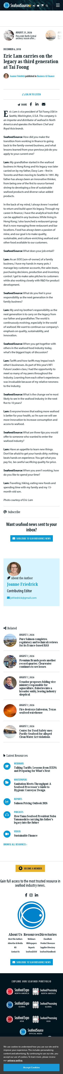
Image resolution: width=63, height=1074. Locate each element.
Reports (31, 947)
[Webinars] (9, 766)
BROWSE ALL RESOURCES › (15, 844)
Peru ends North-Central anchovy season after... (26, 37)
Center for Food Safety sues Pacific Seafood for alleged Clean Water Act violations (35, 734)
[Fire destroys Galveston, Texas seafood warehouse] (10, 710)
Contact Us (15, 951)
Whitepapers (31, 943)
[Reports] (9, 801)
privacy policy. (15, 1060)
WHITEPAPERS (20, 779)
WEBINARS (19, 763)
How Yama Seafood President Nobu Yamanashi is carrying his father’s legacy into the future (35, 819)
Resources (31, 934)
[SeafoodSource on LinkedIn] (36, 895)
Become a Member (33, 868)
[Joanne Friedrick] (7, 76)
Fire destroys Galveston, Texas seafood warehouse (37, 711)
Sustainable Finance (25, 836)
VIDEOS (17, 831)
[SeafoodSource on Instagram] (31, 895)
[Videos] (9, 834)
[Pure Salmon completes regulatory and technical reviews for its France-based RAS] (10, 640)
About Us (15, 934)
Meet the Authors (15, 938)
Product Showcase (47, 943)
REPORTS (18, 799)
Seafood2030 (31, 951)
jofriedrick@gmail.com (23, 597)
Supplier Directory (47, 947)
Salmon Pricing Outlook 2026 (30, 803)
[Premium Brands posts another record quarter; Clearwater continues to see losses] (10, 661)
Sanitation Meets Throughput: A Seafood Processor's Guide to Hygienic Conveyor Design (32, 787)
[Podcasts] (9, 814)
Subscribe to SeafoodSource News (33, 538)
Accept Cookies (31, 1067)
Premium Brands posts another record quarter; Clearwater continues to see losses (37, 663)
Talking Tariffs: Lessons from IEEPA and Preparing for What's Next (35, 769)
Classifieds (48, 938)
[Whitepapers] (9, 782)
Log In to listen (33, 94)
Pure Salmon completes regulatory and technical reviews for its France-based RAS (38, 642)
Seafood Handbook (47, 951)
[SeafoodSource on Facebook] (26, 895)
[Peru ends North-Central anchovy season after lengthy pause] (9, 35)
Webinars (31, 938)
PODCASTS (18, 812)
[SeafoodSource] (16, 5)
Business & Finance (45, 76)
